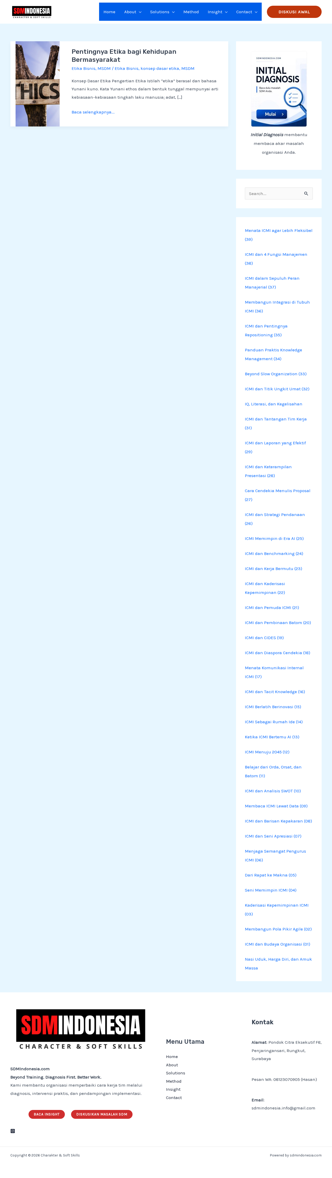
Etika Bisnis (83, 68)
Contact (174, 1097)
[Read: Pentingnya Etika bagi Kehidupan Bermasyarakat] (38, 83)
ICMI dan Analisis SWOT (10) (273, 790)
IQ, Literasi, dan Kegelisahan (273, 403)
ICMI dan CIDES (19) (264, 637)
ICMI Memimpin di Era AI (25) (274, 538)
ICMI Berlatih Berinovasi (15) (273, 706)
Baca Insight (47, 1114)
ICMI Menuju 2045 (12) (267, 751)
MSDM (104, 68)
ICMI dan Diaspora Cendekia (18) (277, 652)
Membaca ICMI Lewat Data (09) (276, 805)
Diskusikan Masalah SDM (101, 1114)
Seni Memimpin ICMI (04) (270, 890)
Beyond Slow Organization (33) (276, 373)
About (172, 1064)
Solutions (175, 1072)
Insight (173, 1089)
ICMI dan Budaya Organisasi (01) (277, 944)
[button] (138, 12)
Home (172, 1056)
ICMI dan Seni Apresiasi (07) (273, 836)
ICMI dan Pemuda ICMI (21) (272, 607)
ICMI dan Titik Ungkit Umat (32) (277, 388)
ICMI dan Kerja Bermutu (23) (273, 568)
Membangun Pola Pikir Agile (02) (278, 929)
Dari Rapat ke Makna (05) (270, 875)
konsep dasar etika (160, 68)
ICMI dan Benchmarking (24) (274, 553)
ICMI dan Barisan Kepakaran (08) (278, 821)
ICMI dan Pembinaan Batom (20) (278, 622)
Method (174, 1081)
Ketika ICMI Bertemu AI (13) (272, 736)
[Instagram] (12, 1131)
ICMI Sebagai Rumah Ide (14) (274, 721)
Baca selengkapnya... (93, 111)
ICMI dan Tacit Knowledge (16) (275, 691)
